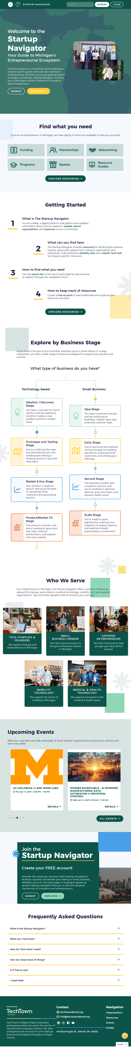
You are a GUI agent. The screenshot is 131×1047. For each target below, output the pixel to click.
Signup (102, 4)
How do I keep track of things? (27, 959)
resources (49, 229)
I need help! (17, 980)
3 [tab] (14, 818)
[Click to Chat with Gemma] (125, 1036)
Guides (110, 1027)
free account (65, 295)
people (68, 226)
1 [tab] (8, 818)
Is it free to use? (19, 970)
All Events (108, 818)
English (120, 1044)
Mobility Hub (87, 253)
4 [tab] (17, 818)
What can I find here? (22, 939)
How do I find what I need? (25, 949)
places (77, 226)
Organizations (114, 1012)
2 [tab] (11, 818)
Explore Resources (64, 178)
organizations (30, 229)
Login (117, 4)
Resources (112, 1017)
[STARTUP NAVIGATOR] (18, 4)
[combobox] (122, 1044)
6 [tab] (23, 818)
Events (110, 1022)
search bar (38, 274)
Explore (36, 91)
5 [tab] (20, 818)
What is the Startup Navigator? (27, 928)
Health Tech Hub (112, 253)
